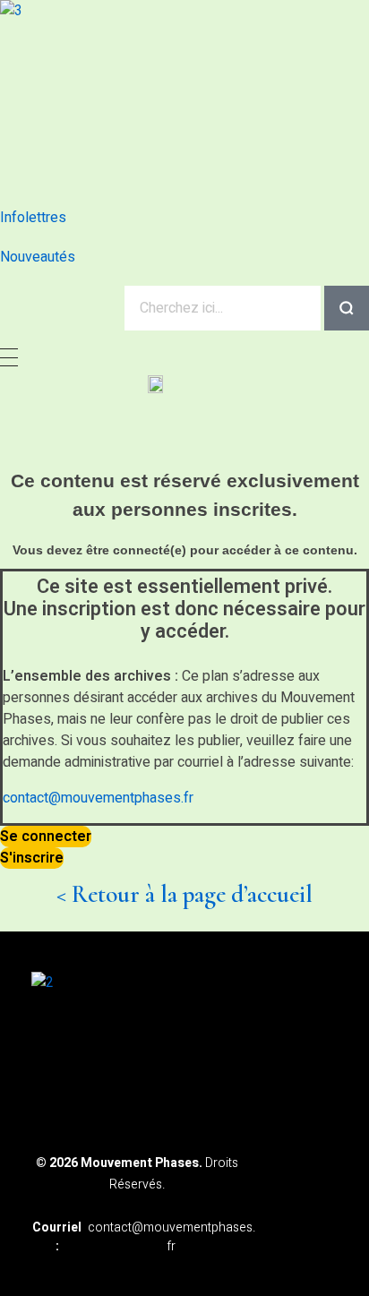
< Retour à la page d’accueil (184, 894)
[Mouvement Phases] (156, 94)
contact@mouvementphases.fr (98, 798)
